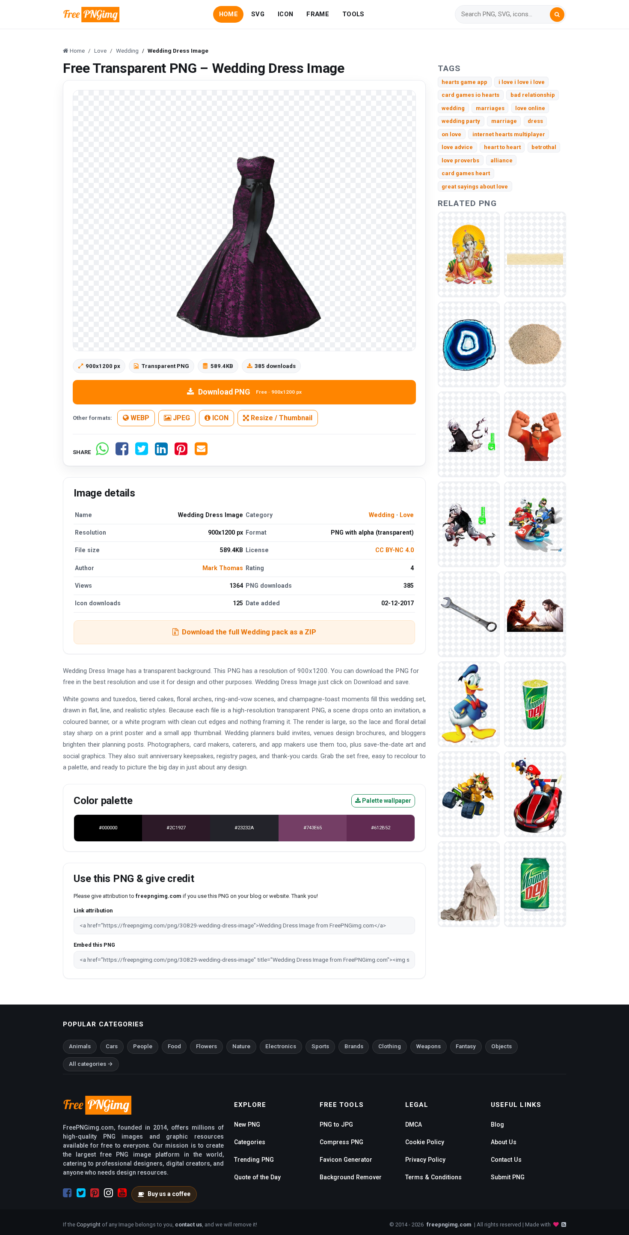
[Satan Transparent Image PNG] (535, 614)
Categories (249, 1142)
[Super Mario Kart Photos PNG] (469, 794)
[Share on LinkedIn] (161, 452)
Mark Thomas (222, 568)
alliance (501, 160)
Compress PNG (341, 1142)
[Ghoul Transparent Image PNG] (469, 434)
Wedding (382, 514)
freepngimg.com (449, 1224)
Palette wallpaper (386, 800)
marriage (504, 121)
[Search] (557, 14)
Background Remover (351, 1177)
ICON (285, 14)
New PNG (247, 1124)
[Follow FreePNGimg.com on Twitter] (81, 1193)
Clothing (389, 1046)
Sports (320, 1046)
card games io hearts (470, 95)
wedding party (461, 121)
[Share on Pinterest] (181, 452)
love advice (457, 147)
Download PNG (250, 391)
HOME (228, 14)
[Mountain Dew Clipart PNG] (535, 884)
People (142, 1046)
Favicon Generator (346, 1160)
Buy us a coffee (169, 1193)
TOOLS (353, 14)
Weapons (428, 1046)
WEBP (139, 418)
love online (530, 108)
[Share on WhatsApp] (102, 452)
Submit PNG (508, 1177)
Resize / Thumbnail (280, 418)
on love (451, 134)
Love (407, 514)
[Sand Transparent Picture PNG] (535, 344)
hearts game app (464, 82)
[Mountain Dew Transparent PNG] (535, 704)
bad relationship (532, 95)
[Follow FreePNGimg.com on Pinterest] (94, 1193)
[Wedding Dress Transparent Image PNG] (469, 884)
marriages (490, 108)
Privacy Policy (425, 1160)
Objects (501, 1046)
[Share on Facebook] (122, 452)
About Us (503, 1142)
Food (174, 1046)
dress (535, 121)
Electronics (280, 1046)
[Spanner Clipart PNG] (469, 614)
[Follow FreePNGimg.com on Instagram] (108, 1193)
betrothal (543, 147)
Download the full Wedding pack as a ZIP (249, 632)
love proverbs (460, 160)
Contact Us (506, 1160)
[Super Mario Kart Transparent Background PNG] (535, 524)
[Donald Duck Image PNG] (469, 704)
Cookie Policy (424, 1142)
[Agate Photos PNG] (469, 344)
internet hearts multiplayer (508, 134)
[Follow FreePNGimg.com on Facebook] (67, 1193)
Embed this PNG (94, 945)
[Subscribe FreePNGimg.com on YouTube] (122, 1193)
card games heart (466, 173)
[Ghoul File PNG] (469, 524)
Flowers (206, 1046)
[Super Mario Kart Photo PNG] (535, 794)
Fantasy (466, 1046)
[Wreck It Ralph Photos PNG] (535, 434)
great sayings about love (475, 186)
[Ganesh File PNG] (469, 254)
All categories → (91, 1064)
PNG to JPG (336, 1124)
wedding (453, 108)
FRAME (317, 14)
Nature (241, 1046)
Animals (80, 1046)
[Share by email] (201, 452)
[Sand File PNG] (535, 254)
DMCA (413, 1124)
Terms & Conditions (433, 1177)
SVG (257, 14)
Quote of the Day (257, 1177)
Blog (497, 1124)
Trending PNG (254, 1160)
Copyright (89, 1224)
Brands (353, 1046)
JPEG (180, 418)
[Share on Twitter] (141, 452)
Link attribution (93, 910)
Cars (112, 1046)
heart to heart (502, 147)
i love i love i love (521, 82)
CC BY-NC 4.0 (394, 550)
